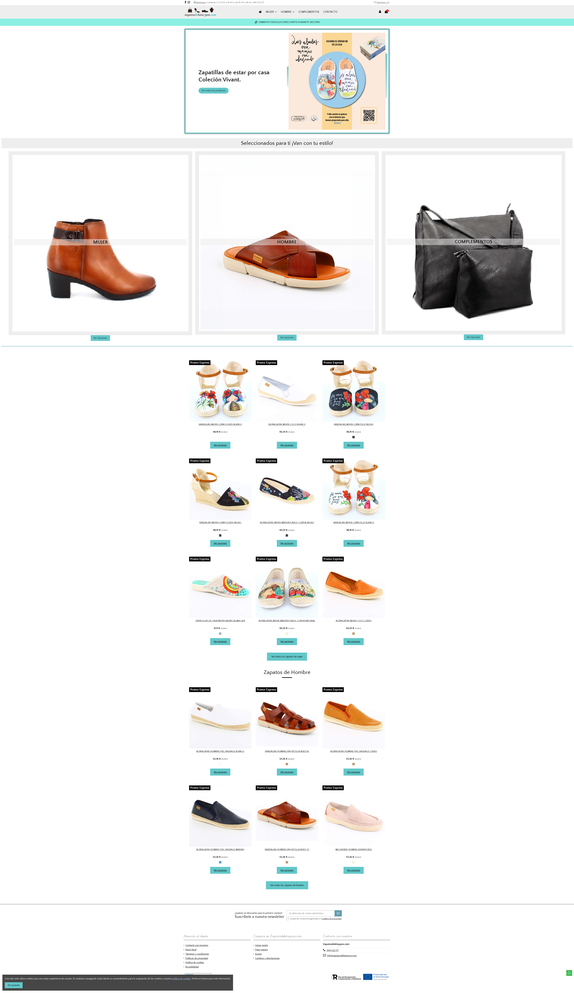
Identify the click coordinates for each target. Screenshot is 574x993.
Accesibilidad (192, 967)
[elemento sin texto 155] (353, 815)
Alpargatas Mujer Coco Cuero (353, 620)
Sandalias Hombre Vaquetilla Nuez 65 (287, 751)
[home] (260, 12)
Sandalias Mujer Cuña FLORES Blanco (220, 424)
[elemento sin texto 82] (353, 390)
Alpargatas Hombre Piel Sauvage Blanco (220, 751)
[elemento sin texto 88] (220, 488)
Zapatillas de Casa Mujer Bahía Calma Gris (220, 620)
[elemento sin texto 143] (220, 815)
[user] (380, 12)
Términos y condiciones (197, 954)
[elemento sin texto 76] (287, 390)
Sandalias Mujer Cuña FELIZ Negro (353, 424)
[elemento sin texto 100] (353, 488)
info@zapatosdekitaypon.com (342, 955)
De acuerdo (14, 985)
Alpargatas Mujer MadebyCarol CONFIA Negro (287, 522)
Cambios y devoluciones (267, 958)
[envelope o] (338, 913)
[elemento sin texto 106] (220, 586)
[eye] (222, 420)
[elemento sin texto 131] (287, 717)
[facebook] (185, 2)
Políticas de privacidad (196, 958)
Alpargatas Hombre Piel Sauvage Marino (220, 849)
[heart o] (218, 420)
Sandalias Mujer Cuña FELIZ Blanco (353, 522)
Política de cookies (194, 962)
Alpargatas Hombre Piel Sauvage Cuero (353, 751)
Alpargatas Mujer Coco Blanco (287, 424)
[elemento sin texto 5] (202, 11)
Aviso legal (190, 949)
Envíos (258, 954)
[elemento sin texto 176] (569, 973)
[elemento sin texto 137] (353, 717)
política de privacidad (331, 919)
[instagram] (189, 2)
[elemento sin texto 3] (200, 2)
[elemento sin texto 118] (353, 586)
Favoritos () (382, 2)
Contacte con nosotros (196, 945)
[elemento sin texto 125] (220, 717)
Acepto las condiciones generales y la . (316, 919)
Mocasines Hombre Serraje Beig (353, 849)
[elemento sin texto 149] (287, 815)
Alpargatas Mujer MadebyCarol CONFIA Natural (287, 620)
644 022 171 (333, 950)
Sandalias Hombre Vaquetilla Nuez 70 (287, 849)
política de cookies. (181, 978)
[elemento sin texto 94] (287, 488)
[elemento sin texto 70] (220, 390)
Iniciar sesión (261, 945)
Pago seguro (261, 949)
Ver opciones (220, 445)
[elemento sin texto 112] (287, 586)
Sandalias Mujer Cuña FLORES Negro (220, 522)
